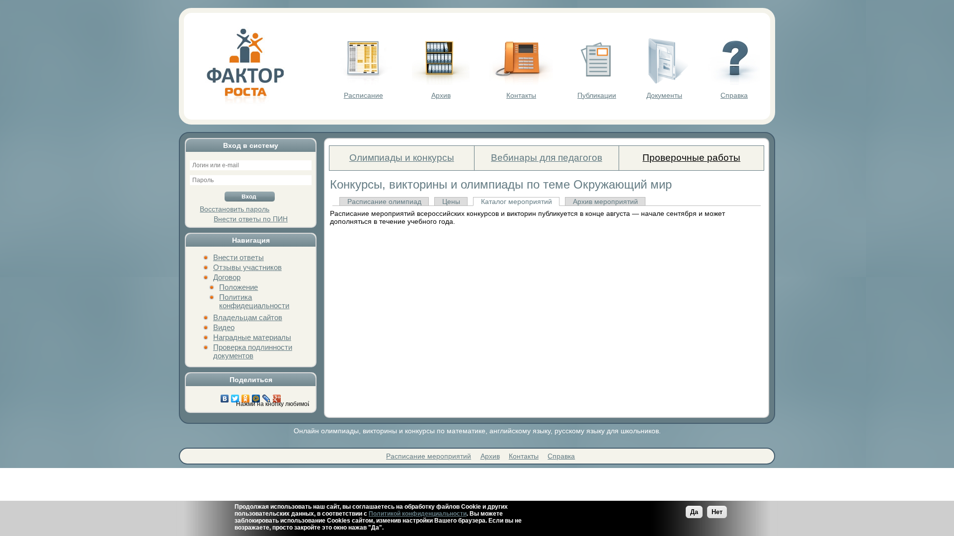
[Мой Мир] (256, 396)
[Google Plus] (277, 396)
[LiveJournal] (266, 396)
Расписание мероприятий (428, 456)
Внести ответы (238, 257)
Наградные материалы (252, 337)
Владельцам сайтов (247, 317)
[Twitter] (235, 396)
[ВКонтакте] (225, 396)
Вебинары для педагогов (546, 157)
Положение (238, 287)
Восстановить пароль (234, 209)
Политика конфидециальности (254, 301)
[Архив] (441, 82)
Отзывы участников (247, 267)
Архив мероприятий (605, 201)
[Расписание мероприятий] (363, 82)
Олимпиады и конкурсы (401, 157)
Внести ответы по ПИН (251, 219)
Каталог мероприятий (516, 201)
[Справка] (734, 82)
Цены (451, 201)
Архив (441, 95)
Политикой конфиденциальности (418, 513)
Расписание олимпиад (384, 201)
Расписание (363, 95)
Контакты (521, 95)
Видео (224, 327)
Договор (226, 277)
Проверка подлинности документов (252, 351)
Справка (734, 95)
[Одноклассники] (245, 396)
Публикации (596, 95)
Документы (664, 95)
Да (694, 512)
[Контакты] (521, 82)
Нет (717, 512)
